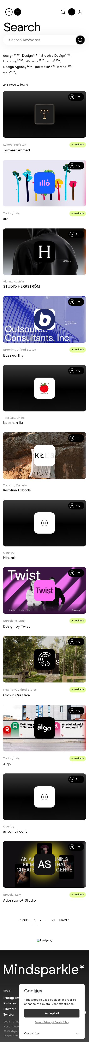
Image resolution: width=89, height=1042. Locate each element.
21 (53, 920)
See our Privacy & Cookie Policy (52, 1022)
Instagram (11, 998)
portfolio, (45, 67)
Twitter (9, 1014)
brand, (65, 67)
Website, (35, 61)
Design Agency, (18, 67)
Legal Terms (11, 1021)
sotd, (54, 61)
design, (11, 56)
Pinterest (10, 1003)
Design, (31, 56)
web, (9, 72)
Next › (64, 920)
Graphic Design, (56, 56)
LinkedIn (10, 1009)
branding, (13, 61)
